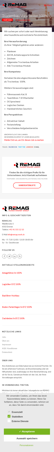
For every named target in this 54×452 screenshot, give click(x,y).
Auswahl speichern (26, 438)
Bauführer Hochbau (10, 295)
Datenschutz (7, 352)
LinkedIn (29, 147)
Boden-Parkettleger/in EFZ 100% (17, 307)
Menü (49, 5)
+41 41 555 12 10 (16, 229)
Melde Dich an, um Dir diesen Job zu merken (24, 140)
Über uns (5, 341)
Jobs (4, 337)
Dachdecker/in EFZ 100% (13, 318)
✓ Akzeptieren (27, 431)
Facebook (13, 147)
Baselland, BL (24, 20)
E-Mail (36, 147)
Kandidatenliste (27, 185)
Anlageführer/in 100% (12, 273)
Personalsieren (26, 445)
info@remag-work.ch (16, 234)
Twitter (21, 147)
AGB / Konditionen (9, 348)
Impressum (6, 344)
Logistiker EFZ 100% (11, 284)
